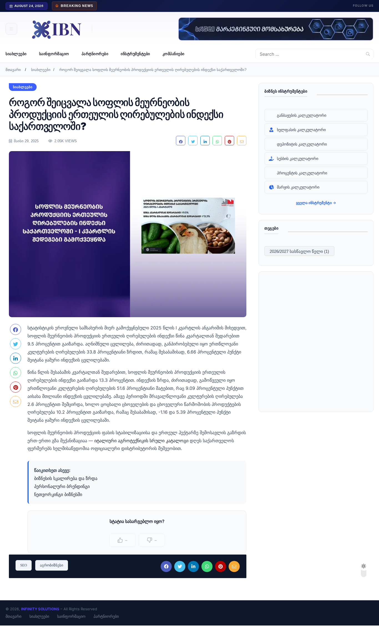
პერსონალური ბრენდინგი (62, 486)
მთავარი (13, 70)
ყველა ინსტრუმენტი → (316, 202)
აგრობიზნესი (51, 565)
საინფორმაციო (54, 54)
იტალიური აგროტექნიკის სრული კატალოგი (141, 440)
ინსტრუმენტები (135, 54)
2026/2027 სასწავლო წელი (299, 251)
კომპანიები (174, 54)
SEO (23, 565)
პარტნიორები (95, 54)
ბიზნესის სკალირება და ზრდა (65, 478)
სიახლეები (16, 54)
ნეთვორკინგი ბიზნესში (58, 494)
